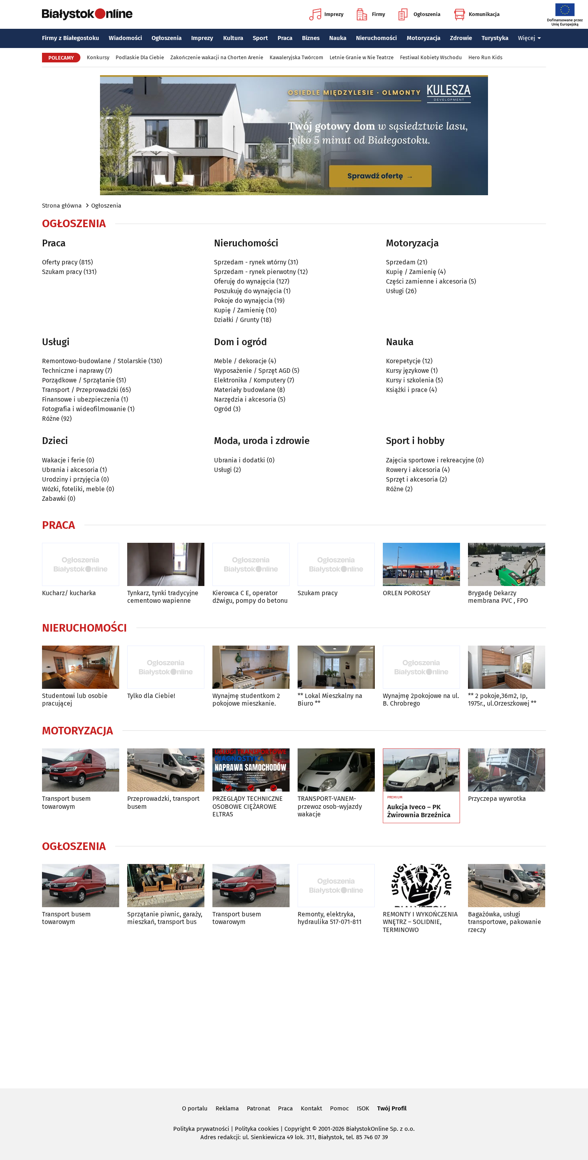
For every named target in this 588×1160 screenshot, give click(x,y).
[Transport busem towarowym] (80, 770)
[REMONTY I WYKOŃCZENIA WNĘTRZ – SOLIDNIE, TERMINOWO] (421, 886)
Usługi (395, 291)
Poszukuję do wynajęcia (248, 291)
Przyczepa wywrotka (497, 798)
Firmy (378, 14)
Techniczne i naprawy (73, 370)
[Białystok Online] (87, 14)
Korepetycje (403, 361)
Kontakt (311, 1108)
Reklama (227, 1108)
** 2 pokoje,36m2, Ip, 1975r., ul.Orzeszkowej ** (502, 699)
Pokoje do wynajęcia (243, 300)
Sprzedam (401, 262)
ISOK (363, 1108)
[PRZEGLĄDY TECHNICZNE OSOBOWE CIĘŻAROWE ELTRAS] (251, 770)
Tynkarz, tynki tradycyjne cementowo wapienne (162, 596)
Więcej (526, 38)
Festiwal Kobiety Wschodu (431, 57)
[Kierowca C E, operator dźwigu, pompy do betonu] (251, 564)
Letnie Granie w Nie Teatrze (362, 57)
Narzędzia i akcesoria (245, 399)
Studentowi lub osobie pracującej (75, 699)
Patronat (258, 1108)
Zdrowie (461, 38)
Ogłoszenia (427, 14)
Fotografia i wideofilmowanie (84, 409)
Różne (51, 418)
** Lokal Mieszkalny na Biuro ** (330, 699)
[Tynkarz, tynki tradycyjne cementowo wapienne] (165, 564)
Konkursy (98, 57)
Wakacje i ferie (63, 460)
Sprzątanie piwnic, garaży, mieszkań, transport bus (164, 918)
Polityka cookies (257, 1128)
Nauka (337, 38)
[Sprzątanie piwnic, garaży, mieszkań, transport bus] (165, 886)
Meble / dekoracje (240, 361)
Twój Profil (391, 1108)
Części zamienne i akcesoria (426, 281)
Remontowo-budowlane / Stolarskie (94, 361)
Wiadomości (125, 38)
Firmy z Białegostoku (70, 38)
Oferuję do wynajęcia (244, 281)
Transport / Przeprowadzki (80, 390)
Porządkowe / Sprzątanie (78, 380)
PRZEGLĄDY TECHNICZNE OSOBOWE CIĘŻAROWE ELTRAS (247, 806)
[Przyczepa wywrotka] (506, 770)
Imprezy (334, 14)
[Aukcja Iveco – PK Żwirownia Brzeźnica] (421, 770)
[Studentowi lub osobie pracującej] (80, 667)
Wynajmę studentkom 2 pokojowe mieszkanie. (246, 699)
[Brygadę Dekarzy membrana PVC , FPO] (506, 564)
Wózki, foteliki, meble (73, 489)
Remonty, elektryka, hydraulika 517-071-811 (330, 918)
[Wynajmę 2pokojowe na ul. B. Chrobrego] (421, 667)
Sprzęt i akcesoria (412, 479)
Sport (260, 38)
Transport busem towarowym (66, 802)
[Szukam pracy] (336, 564)
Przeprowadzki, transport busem (163, 802)
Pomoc (339, 1108)
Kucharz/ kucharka (69, 593)
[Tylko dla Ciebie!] (165, 667)
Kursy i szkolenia (410, 380)
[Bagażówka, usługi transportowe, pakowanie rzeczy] (506, 886)
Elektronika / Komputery (250, 380)
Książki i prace (407, 390)
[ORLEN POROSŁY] (421, 564)
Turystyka (495, 38)
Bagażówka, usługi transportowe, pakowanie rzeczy (504, 921)
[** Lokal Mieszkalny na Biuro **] (336, 667)
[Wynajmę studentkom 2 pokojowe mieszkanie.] (251, 667)
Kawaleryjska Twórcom (296, 57)
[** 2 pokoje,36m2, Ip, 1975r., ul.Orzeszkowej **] (506, 667)
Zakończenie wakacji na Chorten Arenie (216, 57)
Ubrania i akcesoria (70, 470)
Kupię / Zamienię (239, 310)
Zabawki (54, 498)
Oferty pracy (60, 262)
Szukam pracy (62, 272)
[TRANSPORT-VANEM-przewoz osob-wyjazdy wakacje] (336, 770)
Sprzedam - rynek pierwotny (255, 272)
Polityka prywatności (201, 1128)
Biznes (311, 38)
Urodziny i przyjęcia (71, 479)
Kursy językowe (407, 370)
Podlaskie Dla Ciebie (140, 57)
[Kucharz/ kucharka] (80, 564)
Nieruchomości (376, 38)
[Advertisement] (294, 1010)
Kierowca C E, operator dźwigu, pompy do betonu (250, 596)
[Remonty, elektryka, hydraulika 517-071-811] (336, 886)
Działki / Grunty (236, 320)
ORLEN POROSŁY (406, 593)
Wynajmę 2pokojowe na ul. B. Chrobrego (421, 699)
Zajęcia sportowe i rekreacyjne (430, 460)
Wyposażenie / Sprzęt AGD (252, 370)
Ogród (223, 409)
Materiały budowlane (245, 390)
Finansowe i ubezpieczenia (81, 399)
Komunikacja (484, 14)
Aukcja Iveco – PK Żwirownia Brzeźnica (418, 811)
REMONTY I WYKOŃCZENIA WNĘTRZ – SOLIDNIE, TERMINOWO (420, 921)
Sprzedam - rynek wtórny (250, 262)
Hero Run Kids (485, 57)
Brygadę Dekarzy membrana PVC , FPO (498, 596)
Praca (285, 38)
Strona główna (62, 205)
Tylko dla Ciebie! (151, 696)
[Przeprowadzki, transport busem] (165, 770)
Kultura (233, 38)
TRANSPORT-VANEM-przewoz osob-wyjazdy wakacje (330, 806)
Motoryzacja (423, 38)
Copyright (297, 1128)
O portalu (195, 1108)
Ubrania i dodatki (239, 460)
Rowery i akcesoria (413, 470)
